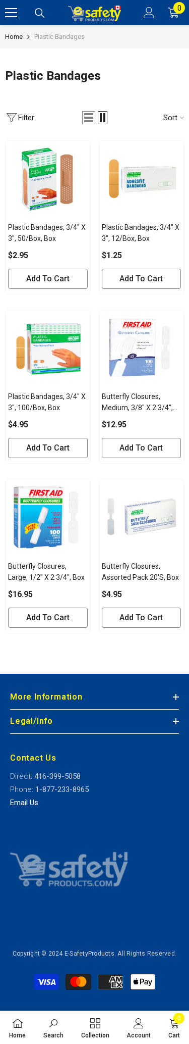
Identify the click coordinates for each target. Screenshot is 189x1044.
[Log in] (149, 12)
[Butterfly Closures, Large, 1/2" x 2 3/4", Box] (48, 517)
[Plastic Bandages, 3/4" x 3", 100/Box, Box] (48, 348)
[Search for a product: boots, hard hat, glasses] (40, 13)
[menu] (11, 13)
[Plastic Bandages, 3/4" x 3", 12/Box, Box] (141, 178)
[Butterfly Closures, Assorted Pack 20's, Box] (141, 517)
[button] (88, 117)
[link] (53, 1027)
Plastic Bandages (59, 36)
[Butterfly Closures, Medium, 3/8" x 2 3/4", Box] (141, 348)
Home (14, 36)
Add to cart (48, 278)
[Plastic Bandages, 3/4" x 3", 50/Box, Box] (48, 178)
